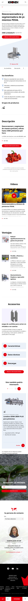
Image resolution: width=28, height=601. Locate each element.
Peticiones (17, 599)
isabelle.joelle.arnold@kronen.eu (14, 548)
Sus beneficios (7, 68)
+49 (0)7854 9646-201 (14, 546)
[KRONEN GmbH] (13, 2)
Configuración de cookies (24, 587)
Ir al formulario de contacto (13, 552)
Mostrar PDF (15, 64)
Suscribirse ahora (14, 490)
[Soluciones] (3, 7)
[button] (14, 346)
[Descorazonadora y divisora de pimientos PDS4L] (14, 196)
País (5, 516)
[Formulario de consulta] (3, 599)
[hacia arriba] (25, 599)
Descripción (17, 68)
